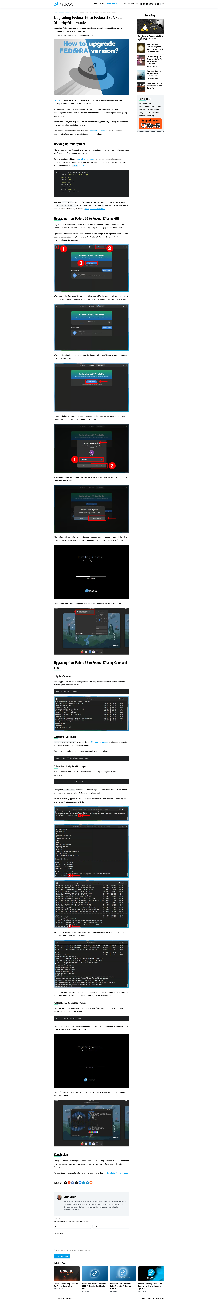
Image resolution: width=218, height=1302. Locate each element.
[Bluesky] (152, 4)
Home (96, 4)
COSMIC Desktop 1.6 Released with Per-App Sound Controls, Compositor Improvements (155, 61)
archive (78, 165)
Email (95, 1227)
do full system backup (86, 159)
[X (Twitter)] (141, 4)
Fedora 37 (104, 131)
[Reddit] (69, 1182)
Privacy (143, 1298)
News (102, 4)
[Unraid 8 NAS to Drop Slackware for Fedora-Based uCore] (67, 1273)
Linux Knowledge (113, 4)
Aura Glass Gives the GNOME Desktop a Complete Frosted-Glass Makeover (154, 74)
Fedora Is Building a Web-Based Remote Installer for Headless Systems (150, 1286)
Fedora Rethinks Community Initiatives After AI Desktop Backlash (120, 1286)
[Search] (163, 4)
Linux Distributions (130, 4)
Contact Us (160, 1298)
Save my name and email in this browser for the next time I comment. (73, 1250)
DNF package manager (100, 742)
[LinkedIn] (87, 1182)
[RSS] (158, 4)
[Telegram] (155, 4)
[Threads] (150, 4)
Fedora (57, 100)
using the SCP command (95, 209)
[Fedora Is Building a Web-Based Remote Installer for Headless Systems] (151, 1273)
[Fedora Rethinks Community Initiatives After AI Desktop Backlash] (123, 1273)
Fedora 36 (93, 131)
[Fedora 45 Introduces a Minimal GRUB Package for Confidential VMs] (95, 1273)
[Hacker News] (90, 1182)
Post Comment (62, 1256)
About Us (151, 1298)
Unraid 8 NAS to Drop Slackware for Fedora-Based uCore (154, 85)
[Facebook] (147, 4)
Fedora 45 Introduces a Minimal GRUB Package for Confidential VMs (94, 1286)
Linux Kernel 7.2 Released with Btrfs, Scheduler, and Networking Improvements (150, 38)
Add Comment (59, 1233)
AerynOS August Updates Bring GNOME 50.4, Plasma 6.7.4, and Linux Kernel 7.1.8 (155, 48)
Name (57, 1227)
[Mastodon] (144, 4)
